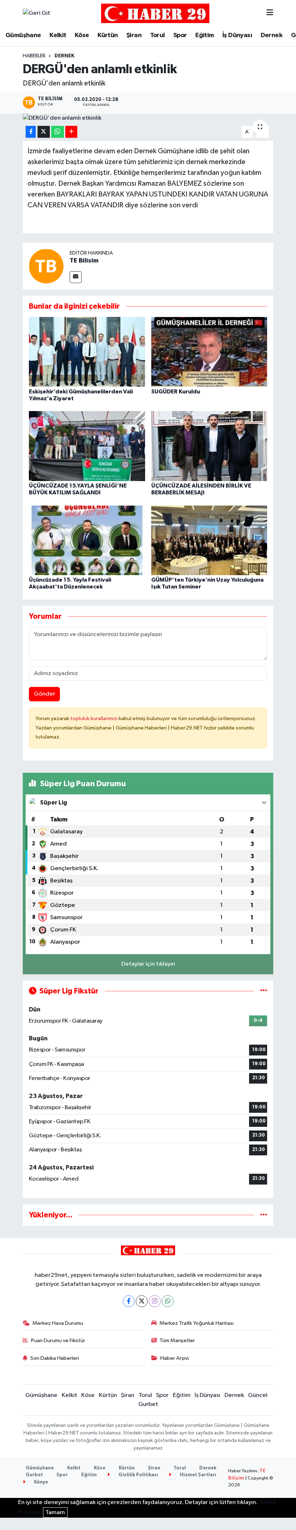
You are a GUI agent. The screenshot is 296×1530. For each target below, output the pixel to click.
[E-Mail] (76, 277)
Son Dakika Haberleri (54, 1358)
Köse (82, 35)
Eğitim (204, 35)
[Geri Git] (36, 13)
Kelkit (57, 35)
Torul (157, 35)
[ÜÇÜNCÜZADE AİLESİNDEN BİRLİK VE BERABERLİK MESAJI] (209, 446)
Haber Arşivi (174, 1358)
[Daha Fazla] (71, 132)
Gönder (44, 694)
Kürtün (107, 35)
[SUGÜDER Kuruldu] (209, 352)
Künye (40, 1482)
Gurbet (148, 1404)
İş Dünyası (237, 35)
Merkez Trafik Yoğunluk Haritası (197, 1323)
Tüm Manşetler (177, 1340)
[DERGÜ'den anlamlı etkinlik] (148, 118)
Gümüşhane (23, 35)
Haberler (34, 55)
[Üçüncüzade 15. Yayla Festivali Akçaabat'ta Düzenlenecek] (87, 540)
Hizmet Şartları (197, 1475)
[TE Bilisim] (46, 266)
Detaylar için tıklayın (148, 964)
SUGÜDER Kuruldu (175, 391)
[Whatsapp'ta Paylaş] (57, 132)
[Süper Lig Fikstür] (263, 991)
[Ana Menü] (269, 13)
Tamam (55, 1512)
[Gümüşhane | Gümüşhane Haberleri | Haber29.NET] (155, 13)
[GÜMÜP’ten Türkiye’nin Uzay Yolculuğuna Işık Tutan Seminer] (209, 540)
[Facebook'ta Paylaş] (31, 132)
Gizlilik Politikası (137, 1475)
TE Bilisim (84, 260)
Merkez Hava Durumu (57, 1323)
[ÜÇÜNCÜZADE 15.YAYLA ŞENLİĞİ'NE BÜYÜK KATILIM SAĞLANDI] (87, 446)
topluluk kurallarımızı (94, 718)
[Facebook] (129, 1301)
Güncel (257, 1395)
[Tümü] (263, 1215)
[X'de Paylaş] (44, 132)
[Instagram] (155, 1301)
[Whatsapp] (168, 1301)
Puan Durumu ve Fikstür (58, 1340)
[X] (142, 1301)
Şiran (134, 35)
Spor (180, 35)
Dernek (271, 35)
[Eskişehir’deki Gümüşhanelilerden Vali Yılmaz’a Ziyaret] (87, 352)
